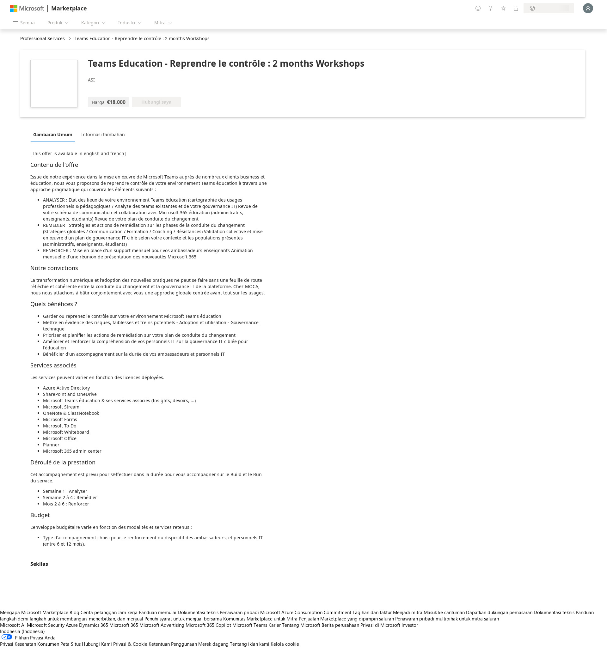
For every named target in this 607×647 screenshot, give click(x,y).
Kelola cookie (285, 644)
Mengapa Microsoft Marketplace (34, 612)
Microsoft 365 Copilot (208, 625)
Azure (72, 625)
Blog (74, 612)
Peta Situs (70, 644)
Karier (274, 625)
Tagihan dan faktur (372, 612)
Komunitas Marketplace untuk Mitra (260, 618)
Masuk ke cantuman (444, 612)
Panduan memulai (157, 612)
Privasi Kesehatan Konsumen (29, 644)
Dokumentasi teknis (198, 612)
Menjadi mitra (407, 612)
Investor (410, 625)
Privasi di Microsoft (380, 625)
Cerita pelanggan (99, 612)
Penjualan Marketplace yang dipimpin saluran (346, 618)
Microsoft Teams (249, 625)
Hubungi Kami (97, 644)
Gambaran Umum (52, 134)
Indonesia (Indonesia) (22, 631)
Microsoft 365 (123, 625)
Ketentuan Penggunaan (173, 644)
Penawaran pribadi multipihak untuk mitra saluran (447, 618)
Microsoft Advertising (161, 625)
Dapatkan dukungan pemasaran (499, 612)
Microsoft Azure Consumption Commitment (306, 612)
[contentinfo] (70, 38)
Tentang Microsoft (301, 625)
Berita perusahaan (340, 625)
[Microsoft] (27, 8)
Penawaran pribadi (239, 612)
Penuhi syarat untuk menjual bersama (183, 618)
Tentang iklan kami (249, 644)
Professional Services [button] (42, 38)
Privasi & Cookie (130, 644)
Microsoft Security (45, 625)
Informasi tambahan (103, 134)
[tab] (54, 134)
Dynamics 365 (93, 625)
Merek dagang (213, 644)
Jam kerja (128, 612)
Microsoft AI (13, 625)
